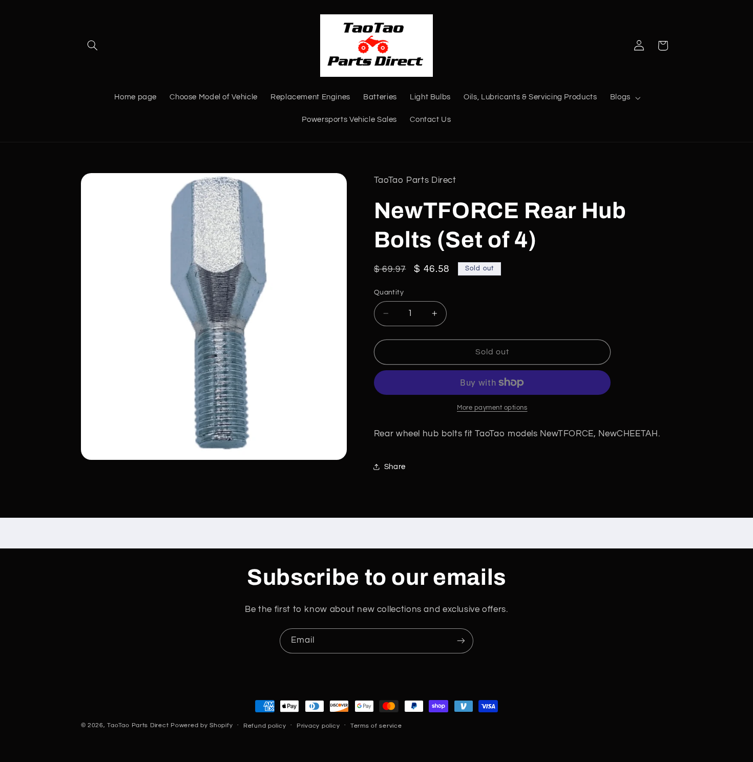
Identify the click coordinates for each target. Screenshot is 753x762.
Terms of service (376, 726)
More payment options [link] (492, 408)
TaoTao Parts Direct (138, 725)
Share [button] (395, 467)
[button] (92, 45)
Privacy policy (318, 726)
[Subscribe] (461, 640)
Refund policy (264, 726)
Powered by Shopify (202, 725)
